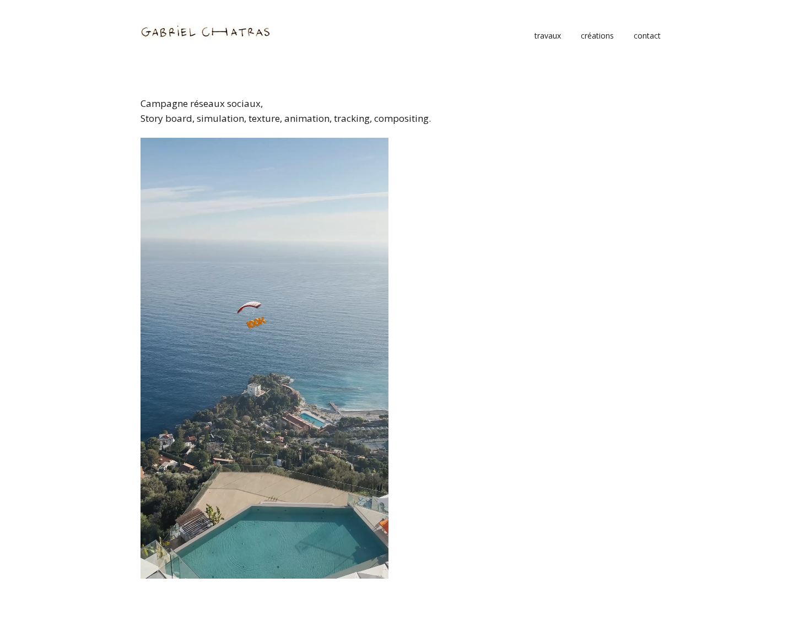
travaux (547, 35)
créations (597, 35)
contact (647, 35)
